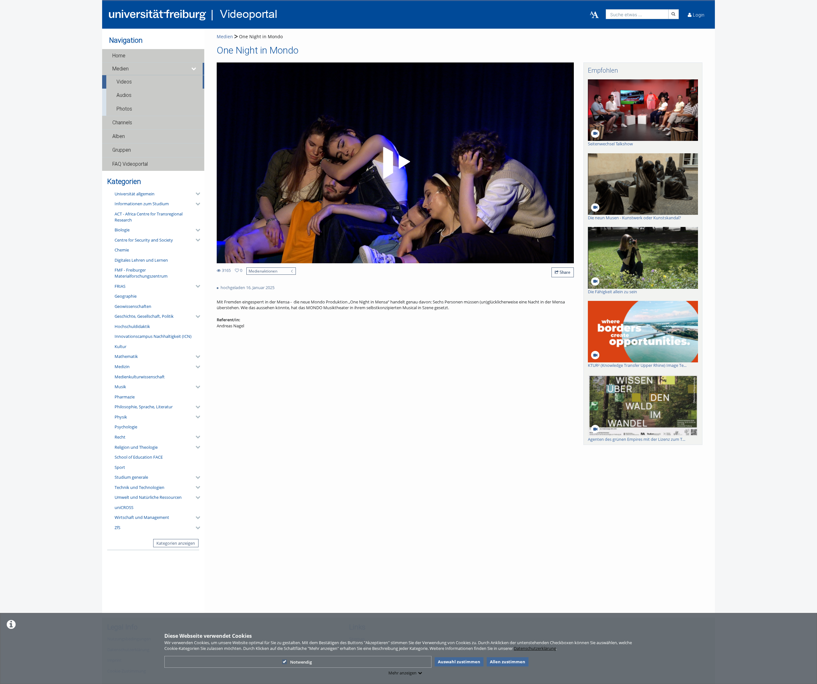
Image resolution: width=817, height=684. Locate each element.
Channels (122, 123)
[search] (637, 14)
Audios (123, 95)
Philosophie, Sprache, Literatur (144, 407)
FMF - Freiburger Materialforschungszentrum (141, 273)
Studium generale (131, 477)
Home (118, 56)
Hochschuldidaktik (132, 326)
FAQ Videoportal (130, 164)
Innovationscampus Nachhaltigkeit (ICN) (153, 336)
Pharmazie (125, 397)
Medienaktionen (263, 270)
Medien (120, 69)
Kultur (120, 346)
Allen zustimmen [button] (507, 662)
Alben (118, 136)
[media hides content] (194, 69)
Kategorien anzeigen (175, 543)
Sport (120, 467)
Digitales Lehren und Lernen (141, 260)
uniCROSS (124, 507)
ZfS (117, 527)
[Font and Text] (594, 15)
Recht (120, 437)
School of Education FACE (139, 457)
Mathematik (126, 356)
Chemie (122, 250)
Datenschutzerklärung (535, 648)
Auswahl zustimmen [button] (459, 662)
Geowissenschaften (133, 306)
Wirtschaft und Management (142, 517)
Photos (124, 109)
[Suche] (673, 14)
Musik (120, 386)
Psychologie (126, 427)
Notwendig (301, 662)
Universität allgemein (134, 194)
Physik (121, 417)
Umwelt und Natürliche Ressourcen (148, 497)
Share (564, 272)
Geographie (126, 296)
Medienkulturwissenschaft (140, 377)
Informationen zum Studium (142, 204)
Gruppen (121, 150)
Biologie (122, 230)
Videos (124, 82)
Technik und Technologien (139, 487)
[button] (153, 55)
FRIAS (120, 286)
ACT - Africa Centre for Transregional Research (149, 217)
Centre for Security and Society (144, 240)
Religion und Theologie (136, 447)
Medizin (122, 366)
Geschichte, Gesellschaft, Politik (144, 316)
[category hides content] (196, 194)
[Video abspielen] (395, 163)
